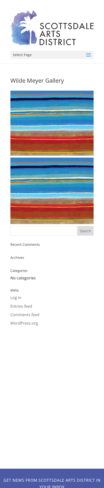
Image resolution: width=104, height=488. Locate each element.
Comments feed (24, 314)
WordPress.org (24, 323)
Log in (15, 297)
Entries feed (21, 306)
